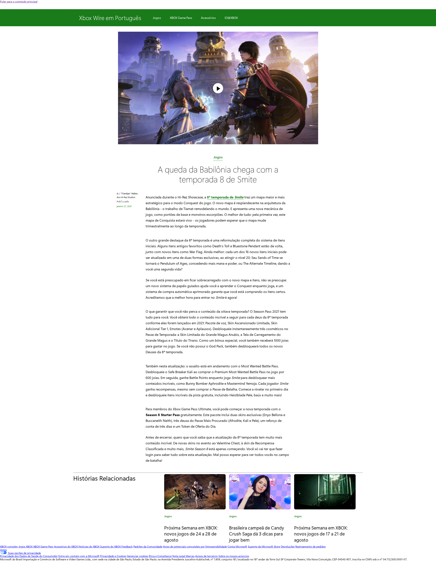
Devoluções (288, 546)
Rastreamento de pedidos (310, 546)
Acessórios (208, 18)
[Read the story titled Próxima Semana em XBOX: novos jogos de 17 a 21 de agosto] (325, 491)
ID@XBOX (231, 18)
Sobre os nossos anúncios (233, 556)
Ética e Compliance (160, 556)
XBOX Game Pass (181, 18)
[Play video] (218, 88)
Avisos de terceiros (206, 556)
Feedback (127, 546)
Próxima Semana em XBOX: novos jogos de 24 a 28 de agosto (191, 533)
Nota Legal (179, 556)
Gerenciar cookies (137, 556)
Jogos (157, 18)
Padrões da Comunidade (147, 546)
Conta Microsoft (237, 546)
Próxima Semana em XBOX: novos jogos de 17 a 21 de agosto (321, 533)
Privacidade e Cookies (113, 556)
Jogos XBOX (25, 546)
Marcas (190, 556)
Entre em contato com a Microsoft (78, 556)
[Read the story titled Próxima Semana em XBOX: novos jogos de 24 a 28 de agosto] (195, 491)
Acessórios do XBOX (66, 546)
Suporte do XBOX (110, 546)
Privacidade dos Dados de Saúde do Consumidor (29, 556)
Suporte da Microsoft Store (264, 546)
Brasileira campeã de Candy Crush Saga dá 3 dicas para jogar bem (256, 533)
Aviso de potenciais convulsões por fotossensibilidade (195, 546)
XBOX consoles (9, 546)
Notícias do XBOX (89, 546)
